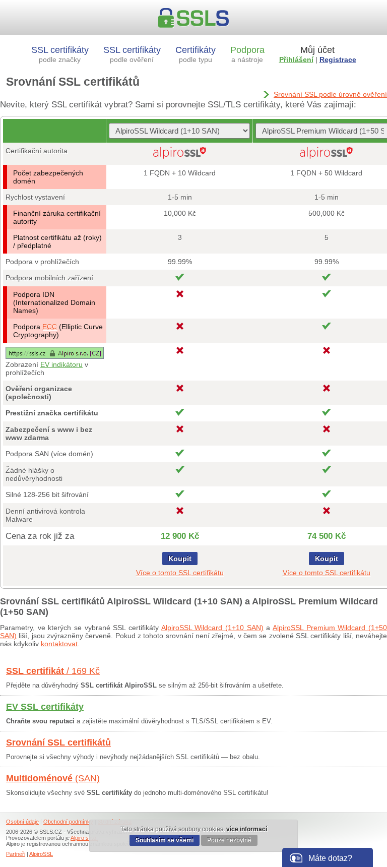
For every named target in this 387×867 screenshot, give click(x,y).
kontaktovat (59, 644)
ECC (49, 327)
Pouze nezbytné (229, 840)
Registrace (337, 59)
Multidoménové (53, 778)
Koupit (179, 558)
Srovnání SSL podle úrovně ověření (330, 94)
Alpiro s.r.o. (84, 838)
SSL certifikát (53, 671)
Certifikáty (195, 54)
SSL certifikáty (60, 54)
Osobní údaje (22, 822)
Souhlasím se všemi (165, 840)
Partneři (15, 854)
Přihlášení (296, 59)
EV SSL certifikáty (45, 707)
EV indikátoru (61, 364)
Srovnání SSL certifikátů (58, 742)
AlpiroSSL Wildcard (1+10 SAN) (212, 628)
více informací (246, 829)
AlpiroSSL (41, 854)
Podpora (247, 54)
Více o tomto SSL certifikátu (180, 573)
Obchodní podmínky (68, 822)
